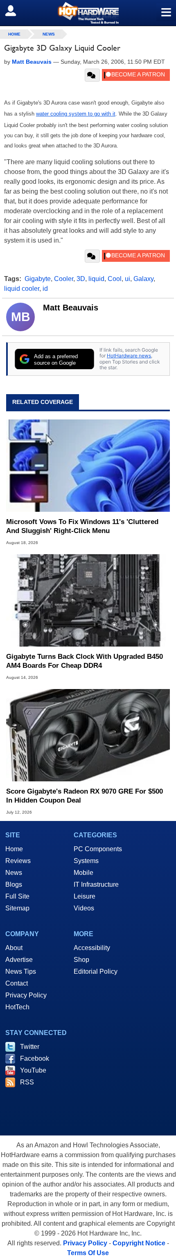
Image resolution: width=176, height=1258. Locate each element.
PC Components (98, 848)
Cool (115, 278)
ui (127, 278)
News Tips (20, 971)
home (14, 34)
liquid (96, 278)
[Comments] (92, 75)
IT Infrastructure (96, 884)
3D (81, 278)
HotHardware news (129, 355)
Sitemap (17, 908)
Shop (81, 959)
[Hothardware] (88, 13)
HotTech (17, 1007)
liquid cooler (21, 288)
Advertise (19, 959)
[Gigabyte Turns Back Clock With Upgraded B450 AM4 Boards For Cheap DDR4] (88, 600)
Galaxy (143, 278)
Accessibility (92, 947)
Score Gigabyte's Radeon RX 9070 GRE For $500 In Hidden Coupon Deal (84, 795)
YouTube (33, 1070)
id (45, 288)
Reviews (18, 860)
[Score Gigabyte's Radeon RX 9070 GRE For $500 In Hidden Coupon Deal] (88, 735)
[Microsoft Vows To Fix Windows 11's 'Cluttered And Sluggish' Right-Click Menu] (88, 465)
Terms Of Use (88, 1252)
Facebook (34, 1058)
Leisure (84, 896)
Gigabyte (38, 278)
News (49, 34)
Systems (86, 860)
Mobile (83, 872)
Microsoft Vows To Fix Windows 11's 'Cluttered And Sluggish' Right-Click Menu (82, 526)
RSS (27, 1082)
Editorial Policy (95, 971)
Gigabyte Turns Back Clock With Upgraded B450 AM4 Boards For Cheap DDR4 (84, 661)
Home (14, 848)
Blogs (13, 884)
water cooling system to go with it (75, 114)
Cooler (63, 278)
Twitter (29, 1046)
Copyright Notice (139, 1243)
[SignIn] (15, 10)
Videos (84, 908)
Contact (16, 983)
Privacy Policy (26, 995)
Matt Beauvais (70, 307)
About (14, 947)
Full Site (17, 896)
